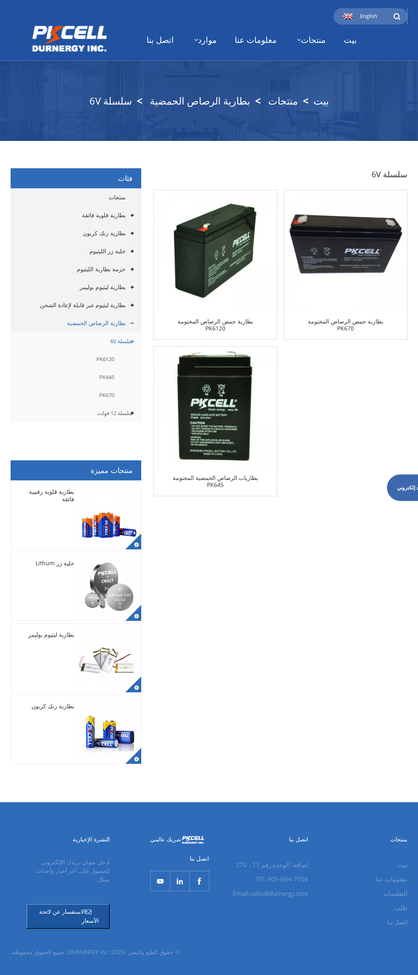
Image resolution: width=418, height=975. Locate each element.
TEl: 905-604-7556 (282, 879)
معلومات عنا (256, 39)
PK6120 (105, 359)
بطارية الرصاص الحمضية (200, 100)
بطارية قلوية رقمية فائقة (51, 495)
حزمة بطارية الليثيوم (101, 269)
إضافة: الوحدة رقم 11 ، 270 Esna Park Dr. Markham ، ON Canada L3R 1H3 (267, 865)
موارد (207, 39)
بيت (350, 39)
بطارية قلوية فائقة (104, 215)
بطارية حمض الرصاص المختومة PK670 (345, 325)
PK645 (106, 377)
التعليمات (395, 893)
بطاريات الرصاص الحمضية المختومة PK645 (215, 482)
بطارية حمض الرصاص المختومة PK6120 (215, 325)
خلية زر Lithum (55, 563)
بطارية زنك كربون (104, 233)
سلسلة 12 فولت (115, 413)
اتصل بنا (160, 39)
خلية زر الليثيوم (107, 251)
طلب (400, 908)
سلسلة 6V (110, 100)
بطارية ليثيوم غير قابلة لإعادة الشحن (83, 305)
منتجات (313, 39)
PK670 (106, 395)
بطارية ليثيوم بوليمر (103, 287)
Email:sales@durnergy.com (270, 893)
